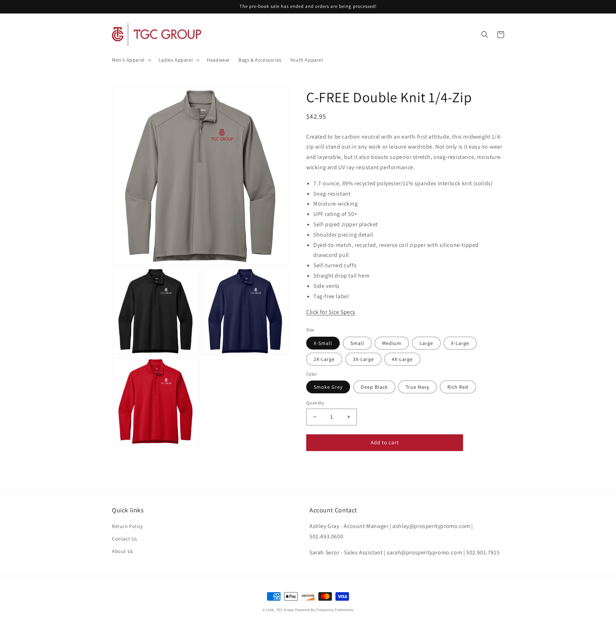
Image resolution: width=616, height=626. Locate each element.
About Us (122, 551)
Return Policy (127, 526)
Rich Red (457, 387)
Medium (391, 343)
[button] (131, 59)
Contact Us (124, 539)
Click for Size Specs (330, 312)
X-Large (460, 343)
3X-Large (363, 359)
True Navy (417, 387)
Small (357, 343)
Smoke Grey (328, 387)
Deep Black (374, 387)
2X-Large (324, 359)
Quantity (315, 403)
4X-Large (402, 359)
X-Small (323, 343)
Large (426, 343)
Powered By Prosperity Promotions (324, 609)
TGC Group (285, 609)
